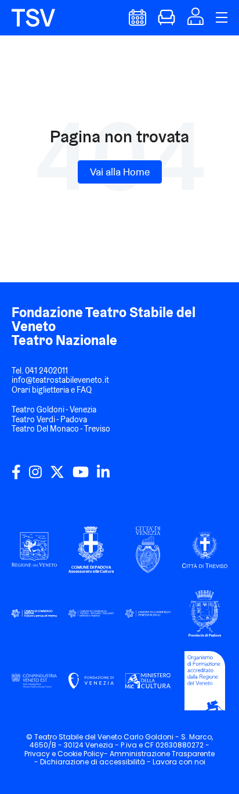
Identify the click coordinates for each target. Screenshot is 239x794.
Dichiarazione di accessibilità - (96, 762)
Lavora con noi (179, 762)
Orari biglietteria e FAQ (52, 390)
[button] (195, 21)
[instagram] (35, 476)
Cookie (69, 754)
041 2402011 (46, 370)
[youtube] (81, 476)
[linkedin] (103, 476)
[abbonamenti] (166, 22)
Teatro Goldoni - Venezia (54, 409)
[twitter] (57, 476)
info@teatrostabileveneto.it (60, 380)
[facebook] (16, 476)
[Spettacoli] (137, 22)
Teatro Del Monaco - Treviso (61, 428)
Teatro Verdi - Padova (49, 419)
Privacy (37, 754)
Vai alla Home (120, 171)
